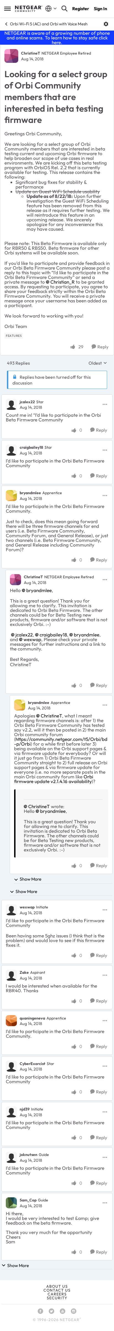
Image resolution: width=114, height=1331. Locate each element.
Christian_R (62, 282)
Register (80, 8)
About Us (57, 1286)
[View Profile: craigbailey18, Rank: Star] (11, 450)
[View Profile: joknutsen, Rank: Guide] (11, 1157)
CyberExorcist (32, 1064)
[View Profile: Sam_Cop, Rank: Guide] (11, 1202)
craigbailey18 (31, 447)
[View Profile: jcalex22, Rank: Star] (11, 404)
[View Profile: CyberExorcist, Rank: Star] (11, 1066)
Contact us (57, 1290)
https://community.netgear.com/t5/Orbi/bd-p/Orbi (60, 741)
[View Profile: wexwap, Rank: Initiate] (11, 909)
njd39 (25, 1109)
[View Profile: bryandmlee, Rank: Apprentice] (11, 495)
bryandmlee (30, 493)
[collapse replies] (57, 397)
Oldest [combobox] (98, 363)
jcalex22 (27, 402)
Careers (57, 1294)
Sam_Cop (28, 1200)
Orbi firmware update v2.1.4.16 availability (53, 779)
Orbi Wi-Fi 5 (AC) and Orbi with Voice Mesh (48, 23)
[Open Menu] (106, 24)
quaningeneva (32, 1018)
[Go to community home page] (28, 9)
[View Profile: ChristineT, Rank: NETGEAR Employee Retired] (11, 56)
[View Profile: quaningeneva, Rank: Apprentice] (11, 1020)
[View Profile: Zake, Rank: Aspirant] (11, 975)
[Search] (64, 8)
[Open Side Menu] (7, 8)
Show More (31, 879)
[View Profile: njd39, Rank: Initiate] (11, 1111)
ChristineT (30, 53)
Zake (24, 972)
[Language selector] (51, 8)
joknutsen (28, 1155)
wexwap (32, 639)
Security (57, 1297)
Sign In (100, 8)
